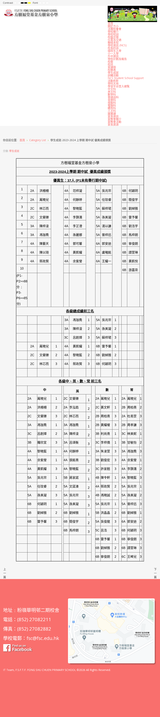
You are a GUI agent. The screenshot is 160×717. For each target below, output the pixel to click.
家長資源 (113, 124)
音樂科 (112, 100)
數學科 (112, 94)
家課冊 (112, 67)
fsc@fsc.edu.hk (43, 638)
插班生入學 (114, 50)
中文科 (112, 89)
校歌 (110, 61)
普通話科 (113, 97)
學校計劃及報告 (117, 59)
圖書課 (112, 113)
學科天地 (113, 83)
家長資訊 (113, 116)
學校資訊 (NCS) (117, 45)
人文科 (112, 111)
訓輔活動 (113, 75)
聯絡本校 (113, 42)
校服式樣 (113, 37)
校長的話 (113, 48)
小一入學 (113, 53)
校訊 (110, 64)
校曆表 (112, 70)
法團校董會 (114, 29)
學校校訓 (113, 34)
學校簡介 (113, 31)
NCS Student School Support (126, 78)
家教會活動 (114, 122)
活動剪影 (113, 81)
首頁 (110, 23)
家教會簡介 (114, 119)
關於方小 (113, 26)
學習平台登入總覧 (119, 86)
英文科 (112, 91)
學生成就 (113, 72)
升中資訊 (113, 56)
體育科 (112, 108)
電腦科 (112, 105)
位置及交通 (114, 40)
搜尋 (154, 3)
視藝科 (112, 102)
